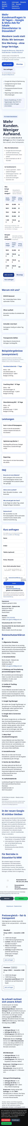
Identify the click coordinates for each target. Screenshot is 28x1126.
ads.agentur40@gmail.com (8, 74)
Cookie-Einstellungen (14, 806)
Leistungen (15, 2)
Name (5, 538)
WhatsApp (19, 64)
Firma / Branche (8, 560)
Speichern (21, 898)
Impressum (15, 6)
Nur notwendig (5, 1120)
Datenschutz (16, 8)
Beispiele (23, 2)
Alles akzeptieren (6, 1123)
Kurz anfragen (8, 69)
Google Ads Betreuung (8, 50)
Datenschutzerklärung (14, 577)
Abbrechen (6, 898)
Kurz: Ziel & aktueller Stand (11, 566)
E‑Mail (5, 546)
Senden (14, 583)
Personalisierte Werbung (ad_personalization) (21, 887)
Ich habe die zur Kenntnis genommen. (15, 579)
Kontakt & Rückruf (17, 52)
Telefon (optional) (8, 552)
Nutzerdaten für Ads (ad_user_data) (22, 880)
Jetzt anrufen (8, 64)
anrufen (10, 534)
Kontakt (18, 4)
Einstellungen (15, 1120)
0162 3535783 (11, 617)
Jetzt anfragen (9, 960)
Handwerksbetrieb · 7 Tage (12, 366)
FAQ (13, 4)
